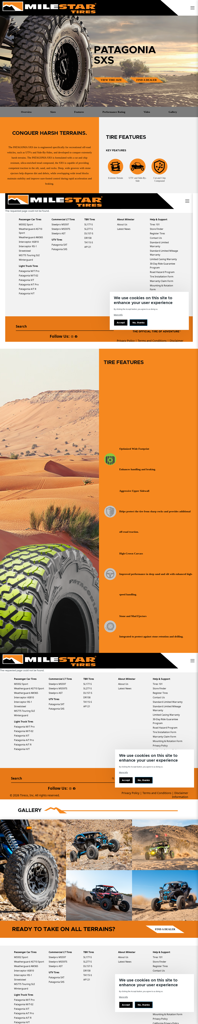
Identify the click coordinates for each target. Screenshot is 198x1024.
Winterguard (21, 988)
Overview (26, 111)
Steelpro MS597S (58, 961)
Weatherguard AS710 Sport (29, 961)
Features (79, 111)
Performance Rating (113, 111)
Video (147, 111)
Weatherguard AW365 (26, 966)
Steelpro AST (56, 966)
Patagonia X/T (21, 1008)
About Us (123, 957)
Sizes (53, 111)
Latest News (124, 961)
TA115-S (87, 975)
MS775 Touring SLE (24, 984)
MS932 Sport (21, 957)
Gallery (173, 111)
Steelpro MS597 (57, 957)
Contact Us (159, 970)
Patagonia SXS (56, 982)
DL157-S (87, 966)
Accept (126, 1005)
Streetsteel (20, 979)
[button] (192, 7)
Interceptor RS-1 (23, 975)
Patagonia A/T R (22, 1017)
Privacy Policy (160, 1018)
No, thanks (144, 1005)
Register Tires (160, 966)
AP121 (86, 979)
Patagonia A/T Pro (24, 1013)
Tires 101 (158, 957)
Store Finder (159, 961)
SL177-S (87, 957)
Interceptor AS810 (24, 970)
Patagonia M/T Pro (24, 999)
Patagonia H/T (22, 1022)
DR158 (86, 970)
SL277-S (87, 961)
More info (123, 997)
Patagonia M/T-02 (23, 1004)
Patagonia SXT (56, 977)
